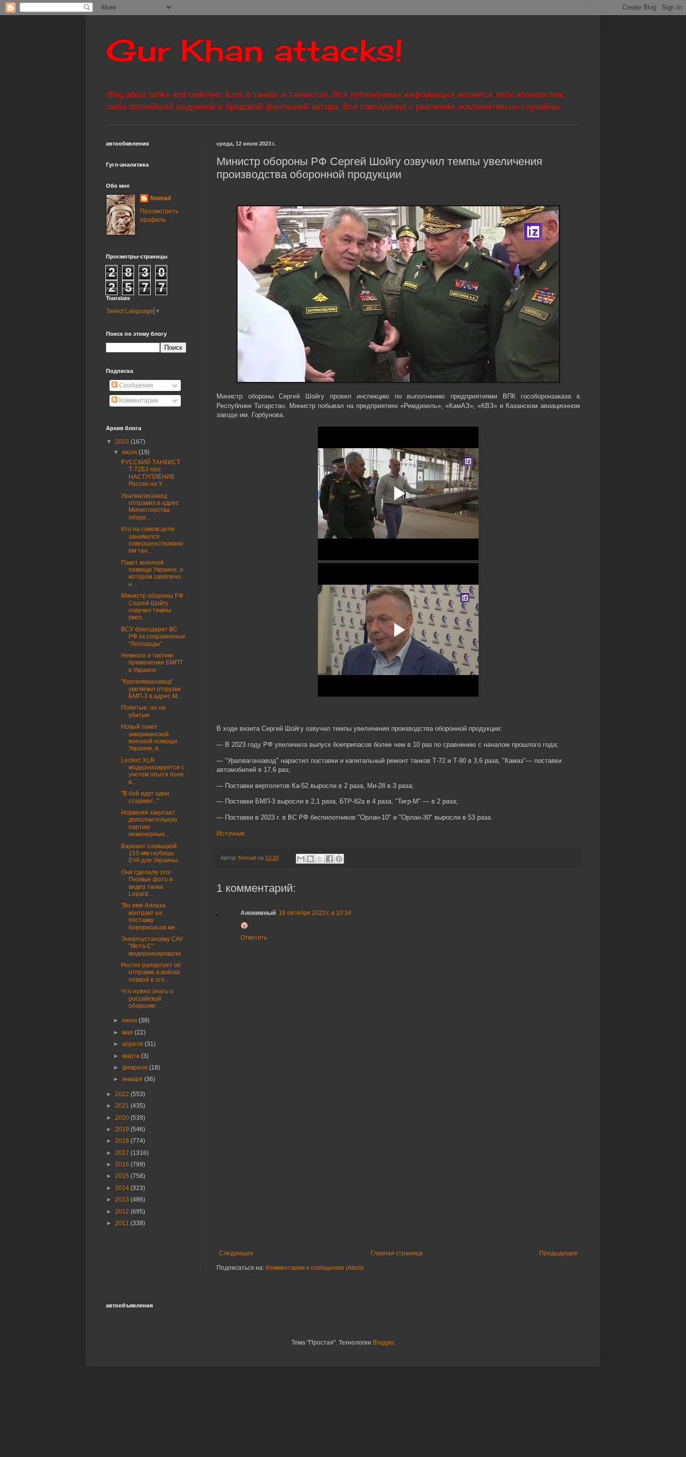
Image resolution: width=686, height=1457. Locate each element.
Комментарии (138, 400)
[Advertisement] (451, 1167)
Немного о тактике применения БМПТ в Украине (152, 663)
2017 (123, 1152)
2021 (123, 1105)
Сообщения (135, 385)
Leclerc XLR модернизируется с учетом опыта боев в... (152, 771)
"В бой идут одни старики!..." (145, 797)
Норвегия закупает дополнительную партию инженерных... (149, 823)
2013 (123, 1199)
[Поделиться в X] (320, 859)
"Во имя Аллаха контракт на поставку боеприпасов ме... (150, 916)
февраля (135, 1067)
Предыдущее (558, 1253)
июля (130, 452)
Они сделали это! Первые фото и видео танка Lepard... (147, 883)
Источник (230, 833)
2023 (123, 441)
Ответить (254, 937)
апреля (133, 1043)
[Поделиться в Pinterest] (339, 859)
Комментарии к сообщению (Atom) (315, 1267)
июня (130, 1020)
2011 (123, 1223)
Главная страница (397, 1253)
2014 (123, 1187)
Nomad (160, 198)
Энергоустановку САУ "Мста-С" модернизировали (152, 946)
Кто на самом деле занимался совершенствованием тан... (152, 539)
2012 (123, 1211)
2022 (123, 1094)
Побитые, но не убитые (143, 711)
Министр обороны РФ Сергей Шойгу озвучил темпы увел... (152, 606)
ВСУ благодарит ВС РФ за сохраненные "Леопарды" (153, 636)
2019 (123, 1129)
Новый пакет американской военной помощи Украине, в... (149, 737)
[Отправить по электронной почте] (301, 859)
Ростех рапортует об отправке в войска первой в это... (151, 972)
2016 (123, 1164)
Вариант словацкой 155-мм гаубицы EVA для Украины (149, 853)
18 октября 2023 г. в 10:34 (315, 912)
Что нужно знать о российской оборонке (147, 998)
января (133, 1079)
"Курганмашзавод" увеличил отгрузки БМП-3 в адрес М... (151, 689)
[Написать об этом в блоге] (310, 859)
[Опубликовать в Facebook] (329, 859)
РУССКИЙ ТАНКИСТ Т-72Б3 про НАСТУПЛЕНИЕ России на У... (150, 473)
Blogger (383, 1342)
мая (128, 1032)
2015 (123, 1175)
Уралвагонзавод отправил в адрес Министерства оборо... (150, 506)
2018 (123, 1140)
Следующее (236, 1253)
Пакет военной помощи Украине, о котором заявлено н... (152, 573)
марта (131, 1055)
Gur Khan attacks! (254, 50)
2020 (123, 1117)
